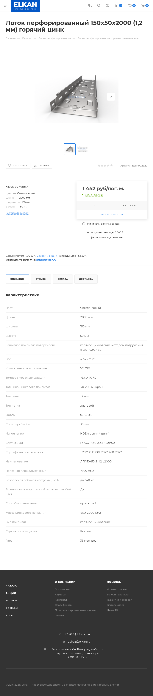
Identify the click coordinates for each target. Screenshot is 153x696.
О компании (65, 581)
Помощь (114, 581)
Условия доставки (118, 594)
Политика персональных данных (75, 610)
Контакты (61, 599)
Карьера (60, 594)
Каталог (12, 585)
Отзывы (40, 279)
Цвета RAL (113, 610)
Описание (17, 279)
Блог (9, 615)
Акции (11, 593)
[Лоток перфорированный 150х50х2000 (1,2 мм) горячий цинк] (76, 97)
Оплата (62, 279)
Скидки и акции (47, 255)
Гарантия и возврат (119, 599)
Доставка (86, 279)
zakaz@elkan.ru (46, 259)
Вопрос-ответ (115, 604)
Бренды (12, 607)
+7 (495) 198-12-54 (77, 634)
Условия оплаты (117, 589)
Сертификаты (63, 604)
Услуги (11, 600)
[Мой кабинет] (107, 6)
